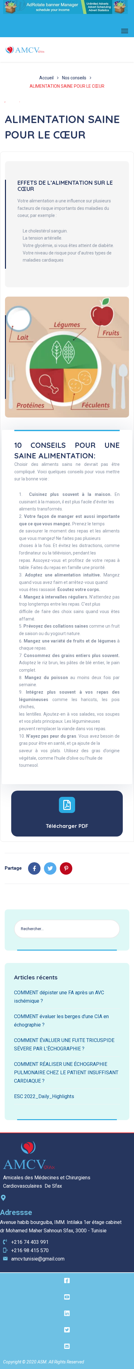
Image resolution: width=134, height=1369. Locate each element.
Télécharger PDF (67, 826)
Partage (13, 868)
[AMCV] (25, 49)
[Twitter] (50, 868)
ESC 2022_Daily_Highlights (44, 1096)
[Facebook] (34, 868)
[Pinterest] (66, 868)
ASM (41, 1361)
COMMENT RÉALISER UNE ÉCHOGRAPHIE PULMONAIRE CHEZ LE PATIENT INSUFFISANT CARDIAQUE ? (66, 1072)
